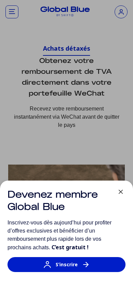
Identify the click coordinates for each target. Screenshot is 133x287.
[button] (66, 268)
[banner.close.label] (120, 192)
